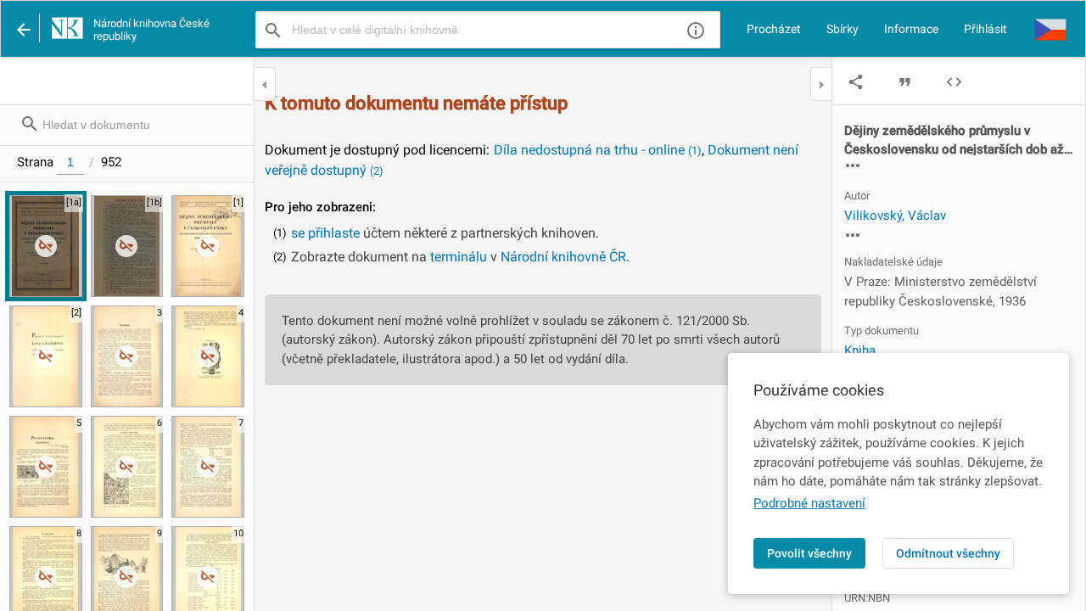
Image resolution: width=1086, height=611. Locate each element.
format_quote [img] (905, 82)
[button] (1050, 28)
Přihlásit (985, 29)
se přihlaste (325, 233)
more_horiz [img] (852, 165)
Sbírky (842, 29)
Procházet (774, 29)
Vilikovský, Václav (895, 215)
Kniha (860, 350)
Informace (911, 29)
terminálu (458, 257)
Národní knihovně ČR (563, 257)
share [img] (856, 82)
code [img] (954, 82)
